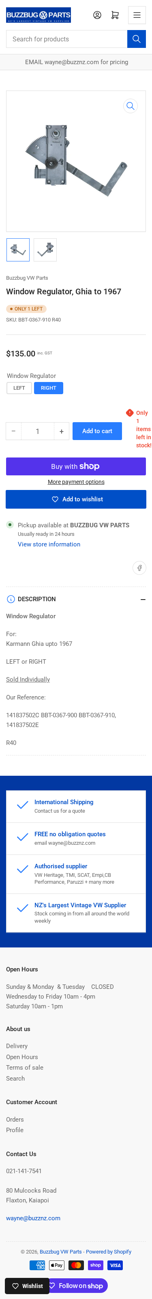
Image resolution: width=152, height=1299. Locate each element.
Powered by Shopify (108, 1252)
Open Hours (22, 1057)
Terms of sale (24, 1067)
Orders (15, 1119)
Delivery (17, 1046)
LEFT (19, 388)
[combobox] (76, 39)
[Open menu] (137, 15)
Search (15, 1078)
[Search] (137, 38)
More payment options (76, 482)
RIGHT (48, 388)
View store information (49, 544)
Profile (15, 1130)
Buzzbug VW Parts (27, 278)
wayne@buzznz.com (33, 1218)
